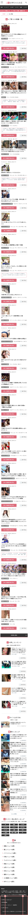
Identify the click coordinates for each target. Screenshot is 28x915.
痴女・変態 (14, 832)
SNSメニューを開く (9, 871)
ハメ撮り (5, 832)
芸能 (14, 824)
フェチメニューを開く (10, 860)
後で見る (24, 48)
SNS (23, 829)
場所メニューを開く (9, 874)
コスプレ (17, 7)
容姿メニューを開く (9, 864)
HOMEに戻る (14, 635)
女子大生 (22, 827)
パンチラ (25, 7)
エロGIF (11, 7)
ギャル (14, 827)
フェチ (5, 829)
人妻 (14, 829)
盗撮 (21, 7)
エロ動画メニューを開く (11, 878)
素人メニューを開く (9, 849)
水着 (5, 835)
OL (22, 832)
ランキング (6, 7)
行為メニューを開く (9, 856)
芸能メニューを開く (9, 846)
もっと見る (14, 813)
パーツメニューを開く (10, 853)
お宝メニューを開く (9, 867)
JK (5, 824)
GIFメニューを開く (9, 881)
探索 (2, 7)
